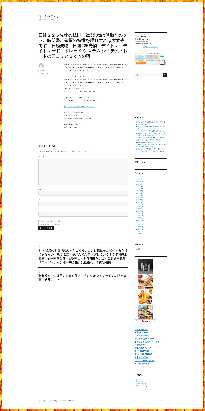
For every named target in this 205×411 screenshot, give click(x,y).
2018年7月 (139, 191)
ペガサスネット (141, 345)
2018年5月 (139, 195)
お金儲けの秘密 (141, 332)
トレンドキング (141, 329)
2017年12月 (140, 207)
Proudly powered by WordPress (62, 401)
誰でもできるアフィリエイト (147, 341)
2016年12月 (140, 234)
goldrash (41, 70)
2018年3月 (139, 200)
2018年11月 (140, 182)
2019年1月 (139, 177)
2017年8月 (139, 216)
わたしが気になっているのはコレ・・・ (79, 106)
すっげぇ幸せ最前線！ (144, 354)
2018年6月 (139, 193)
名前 (40, 189)
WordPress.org (141, 386)
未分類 (138, 249)
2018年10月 (140, 184)
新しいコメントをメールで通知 (50, 221)
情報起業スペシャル (143, 348)
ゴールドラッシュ (50, 16)
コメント (41, 157)
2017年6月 (139, 220)
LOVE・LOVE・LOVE (145, 360)
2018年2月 (139, 202)
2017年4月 (139, 225)
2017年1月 (139, 231)
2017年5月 (139, 222)
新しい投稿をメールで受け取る (50, 224)
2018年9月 (139, 186)
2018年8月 (139, 189)
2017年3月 (139, 227)
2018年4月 (139, 198)
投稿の (139, 381)
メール (41, 200)
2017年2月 (139, 229)
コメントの (141, 384)
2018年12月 (140, 180)
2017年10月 (140, 211)
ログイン (139, 379)
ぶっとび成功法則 (142, 351)
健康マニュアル (141, 357)
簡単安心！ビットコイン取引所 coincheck (148, 53)
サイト (40, 210)
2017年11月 (139, 209)
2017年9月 (139, 213)
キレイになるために (143, 363)
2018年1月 (139, 204)
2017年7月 (139, 218)
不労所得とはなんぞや (144, 338)
